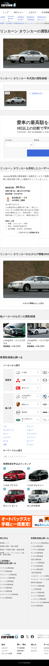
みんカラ (34, 651)
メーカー (8, 140)
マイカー (34, 648)
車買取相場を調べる (11, 18)
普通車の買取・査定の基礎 (9, 546)
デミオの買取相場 (6, 598)
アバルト (30, 445)
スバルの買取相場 (37, 569)
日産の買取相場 (36, 559)
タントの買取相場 (6, 588)
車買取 (19, 653)
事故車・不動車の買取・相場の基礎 (12, 550)
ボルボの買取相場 (37, 606)
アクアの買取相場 (6, 571)
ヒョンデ (6, 437)
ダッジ (5, 434)
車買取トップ (4, 543)
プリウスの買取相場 (7, 568)
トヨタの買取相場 (37, 546)
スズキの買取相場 (37, 556)
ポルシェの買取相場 (37, 592)
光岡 (5, 445)
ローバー (30, 441)
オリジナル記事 (7, 653)
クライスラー (32, 434)
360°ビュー (18, 12)
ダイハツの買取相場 (37, 563)
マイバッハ (31, 437)
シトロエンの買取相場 (38, 599)
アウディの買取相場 (37, 586)
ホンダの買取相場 (37, 553)
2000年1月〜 (37, 93)
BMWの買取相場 (36, 582)
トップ (5, 12)
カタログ (32, 12)
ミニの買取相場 (36, 589)
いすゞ (5, 426)
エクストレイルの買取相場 (9, 594)
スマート (30, 426)
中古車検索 (21, 648)
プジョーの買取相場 (37, 596)
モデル (36, 140)
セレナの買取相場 (6, 591)
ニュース (5, 651)
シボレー (30, 430)
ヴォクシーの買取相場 (7, 578)
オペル (5, 441)
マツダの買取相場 (37, 566)
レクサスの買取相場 (37, 550)
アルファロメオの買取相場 (40, 602)
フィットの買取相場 (7, 581)
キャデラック (8, 430)
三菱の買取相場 (36, 573)
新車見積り (21, 651)
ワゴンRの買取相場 (6, 584)
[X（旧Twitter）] (27, 637)
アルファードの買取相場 (8, 575)
